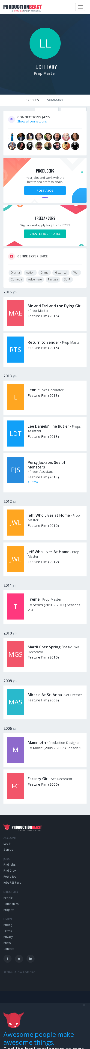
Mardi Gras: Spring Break (50, 647)
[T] (15, 618)
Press (7, 943)
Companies (10, 904)
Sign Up (8, 850)
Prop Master (45, 73)
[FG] (15, 798)
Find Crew (9, 871)
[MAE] (15, 325)
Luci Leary (45, 67)
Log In (7, 844)
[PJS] (15, 482)
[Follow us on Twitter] (19, 959)
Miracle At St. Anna (45, 694)
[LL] (45, 58)
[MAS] (15, 714)
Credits (32, 100)
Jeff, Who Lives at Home (49, 515)
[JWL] (15, 534)
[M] (15, 762)
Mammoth (37, 742)
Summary (55, 100)
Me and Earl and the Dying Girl (54, 305)
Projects (8, 910)
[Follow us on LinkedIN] (31, 959)
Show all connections (32, 121)
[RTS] (15, 361)
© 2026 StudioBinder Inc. (19, 972)
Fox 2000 (33, 482)
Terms (7, 931)
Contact (8, 949)
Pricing (7, 925)
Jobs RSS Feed (12, 883)
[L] (15, 409)
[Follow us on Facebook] (7, 959)
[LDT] (15, 445)
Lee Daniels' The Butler (48, 426)
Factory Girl (38, 778)
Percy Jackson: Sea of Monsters (46, 464)
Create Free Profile (45, 234)
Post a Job (45, 190)
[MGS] (15, 666)
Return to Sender (43, 342)
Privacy (8, 937)
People (8, 898)
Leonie (34, 389)
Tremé (34, 599)
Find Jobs (9, 865)
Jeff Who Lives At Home (48, 551)
